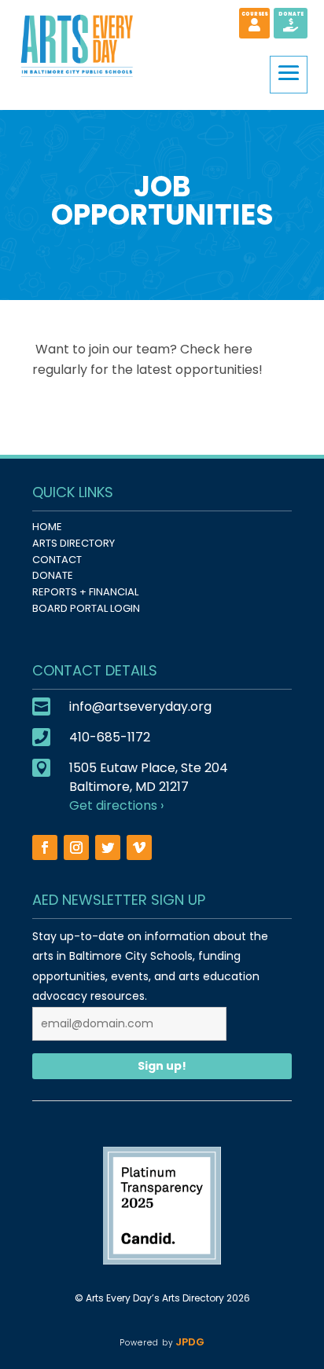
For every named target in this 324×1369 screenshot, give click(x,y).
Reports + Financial (85, 591)
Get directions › (116, 805)
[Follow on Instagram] (76, 847)
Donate (52, 575)
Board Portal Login (86, 608)
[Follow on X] (107, 847)
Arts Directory (73, 543)
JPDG (188, 1341)
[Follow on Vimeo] (139, 847)
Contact (57, 559)
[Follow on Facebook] (44, 847)
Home (47, 526)
